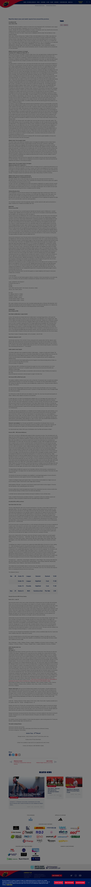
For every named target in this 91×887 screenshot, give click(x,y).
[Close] (88, 882)
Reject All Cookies (69, 882)
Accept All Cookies (80, 882)
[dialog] (45, 882)
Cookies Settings (58, 882)
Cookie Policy (9, 884)
